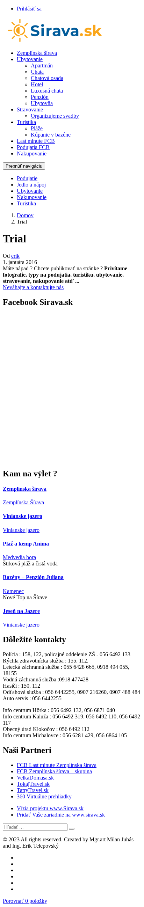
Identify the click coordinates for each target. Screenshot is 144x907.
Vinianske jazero (22, 516)
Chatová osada (47, 78)
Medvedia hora (19, 557)
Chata (37, 72)
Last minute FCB (36, 141)
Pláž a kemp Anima (26, 544)
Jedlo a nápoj (31, 185)
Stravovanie (30, 109)
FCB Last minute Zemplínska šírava (56, 765)
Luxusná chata (47, 91)
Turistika (26, 122)
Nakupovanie (31, 153)
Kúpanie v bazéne (51, 135)
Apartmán (42, 65)
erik (15, 256)
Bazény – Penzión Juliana (33, 577)
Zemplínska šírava (37, 53)
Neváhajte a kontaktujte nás (33, 287)
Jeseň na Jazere (21, 611)
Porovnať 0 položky (25, 901)
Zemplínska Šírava (23, 502)
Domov (25, 215)
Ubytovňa (42, 103)
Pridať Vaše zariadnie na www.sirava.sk (61, 815)
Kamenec (13, 591)
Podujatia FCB (33, 147)
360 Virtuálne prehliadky (44, 796)
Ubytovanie (30, 59)
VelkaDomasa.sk (35, 778)
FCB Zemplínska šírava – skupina (54, 771)
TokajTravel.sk (33, 784)
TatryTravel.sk (33, 790)
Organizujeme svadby (55, 116)
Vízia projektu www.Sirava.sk (50, 808)
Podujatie (27, 178)
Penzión (40, 97)
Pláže (37, 128)
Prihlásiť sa (29, 9)
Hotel (37, 84)
